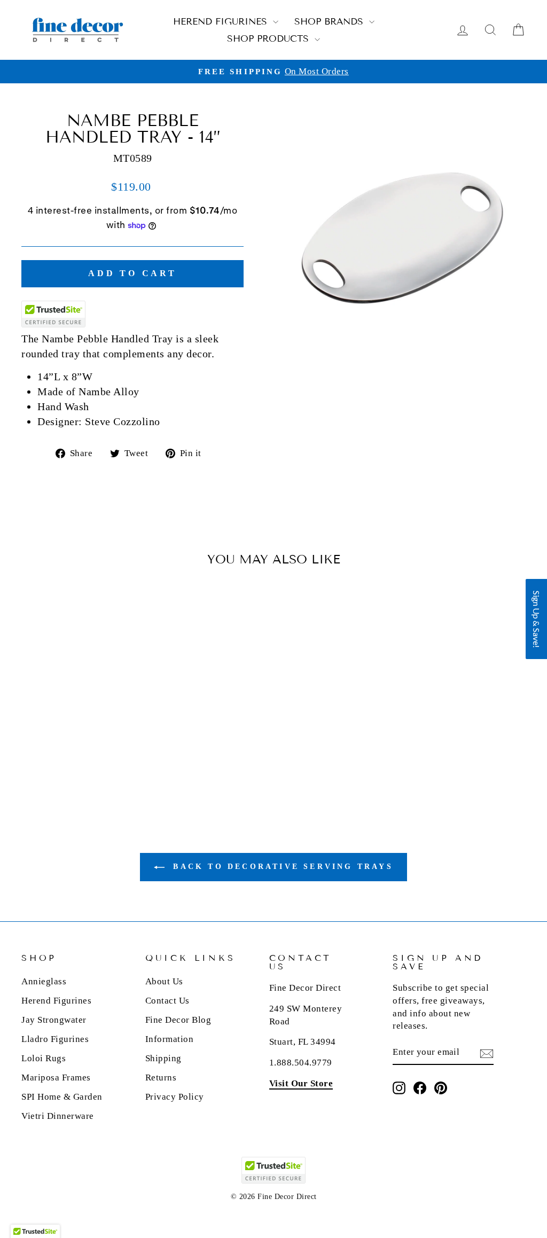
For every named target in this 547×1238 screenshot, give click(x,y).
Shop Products (269, 38)
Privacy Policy (174, 1097)
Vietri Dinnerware (57, 1116)
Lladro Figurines (55, 1039)
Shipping (163, 1058)
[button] (536, 619)
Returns (161, 1077)
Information (169, 1039)
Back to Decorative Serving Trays (281, 867)
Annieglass (43, 981)
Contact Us (167, 1001)
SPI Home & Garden (62, 1097)
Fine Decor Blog (178, 1020)
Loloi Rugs (43, 1058)
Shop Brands (330, 21)
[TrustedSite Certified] (53, 314)
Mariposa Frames (56, 1077)
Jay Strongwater (54, 1020)
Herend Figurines (221, 21)
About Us (164, 981)
